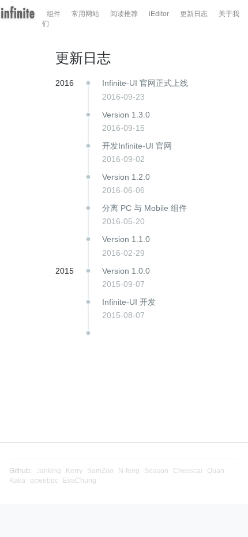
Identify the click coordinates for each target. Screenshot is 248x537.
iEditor (159, 14)
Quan (215, 471)
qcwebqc (44, 481)
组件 (54, 14)
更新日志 (194, 14)
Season (156, 471)
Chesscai (187, 471)
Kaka (17, 481)
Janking (48, 471)
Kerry (74, 471)
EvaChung (79, 481)
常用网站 (85, 14)
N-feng (129, 471)
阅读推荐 (124, 14)
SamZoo (100, 471)
